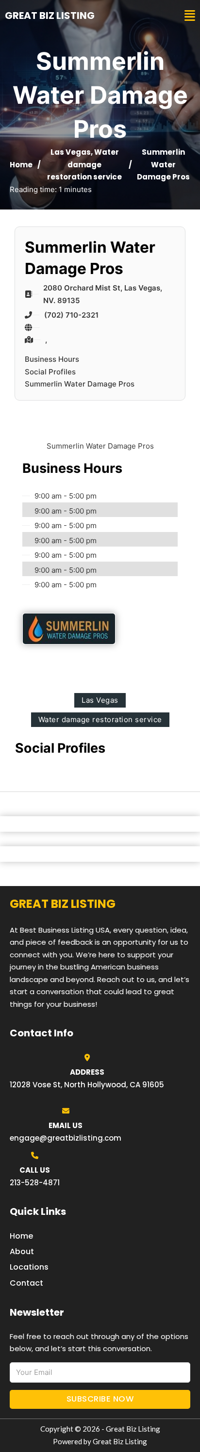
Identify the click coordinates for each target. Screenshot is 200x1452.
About (22, 1251)
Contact (26, 1283)
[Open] (189, 16)
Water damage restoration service (84, 164)
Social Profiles (50, 371)
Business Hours (52, 359)
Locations (29, 1267)
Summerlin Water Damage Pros (79, 383)
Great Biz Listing (50, 15)
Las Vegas (70, 152)
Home (21, 165)
